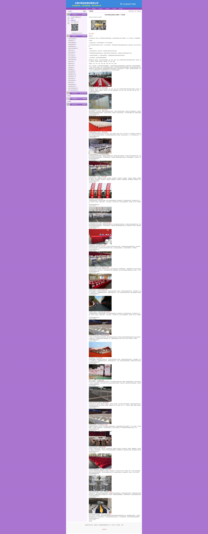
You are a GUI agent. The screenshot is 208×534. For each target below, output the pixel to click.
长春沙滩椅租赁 (71, 71)
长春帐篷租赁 (70, 69)
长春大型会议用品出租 (72, 90)
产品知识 (107, 8)
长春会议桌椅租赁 (71, 42)
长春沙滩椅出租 (71, 76)
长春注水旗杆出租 (71, 59)
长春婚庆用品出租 (71, 46)
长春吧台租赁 (70, 63)
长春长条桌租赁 (71, 52)
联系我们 (121, 8)
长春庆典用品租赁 (71, 84)
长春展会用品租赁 (71, 38)
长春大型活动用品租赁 (72, 88)
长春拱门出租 (70, 50)
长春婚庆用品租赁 (71, 44)
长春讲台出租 (70, 65)
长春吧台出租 (70, 61)
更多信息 (90, 521)
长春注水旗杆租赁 (71, 57)
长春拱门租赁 (70, 82)
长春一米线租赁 (71, 55)
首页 (87, 8)
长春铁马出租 (70, 54)
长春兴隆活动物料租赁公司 (94, 91)
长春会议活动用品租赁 (72, 48)
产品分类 (100, 8)
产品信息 (94, 8)
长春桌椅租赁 (70, 40)
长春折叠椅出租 (71, 73)
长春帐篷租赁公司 (71, 74)
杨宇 (122, 525)
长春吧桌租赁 (70, 67)
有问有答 (114, 8)
